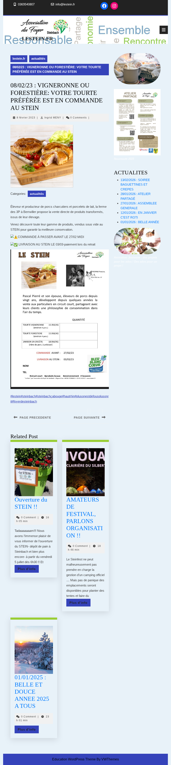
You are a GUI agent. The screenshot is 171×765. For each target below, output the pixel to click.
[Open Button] (164, 30)
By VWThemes (108, 759)
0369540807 (26, 4)
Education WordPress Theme (74, 759)
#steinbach (28, 396)
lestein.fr (37, 38)
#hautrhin (68, 396)
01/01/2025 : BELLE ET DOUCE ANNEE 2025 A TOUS (32, 691)
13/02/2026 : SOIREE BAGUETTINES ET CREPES (135, 184)
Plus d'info (28, 570)
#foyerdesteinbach (24, 401)
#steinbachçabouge (49, 396)
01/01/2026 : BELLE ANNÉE (140, 222)
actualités (38, 58)
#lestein (15, 396)
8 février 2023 (26, 117)
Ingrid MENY (52, 117)
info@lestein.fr (65, 4)
